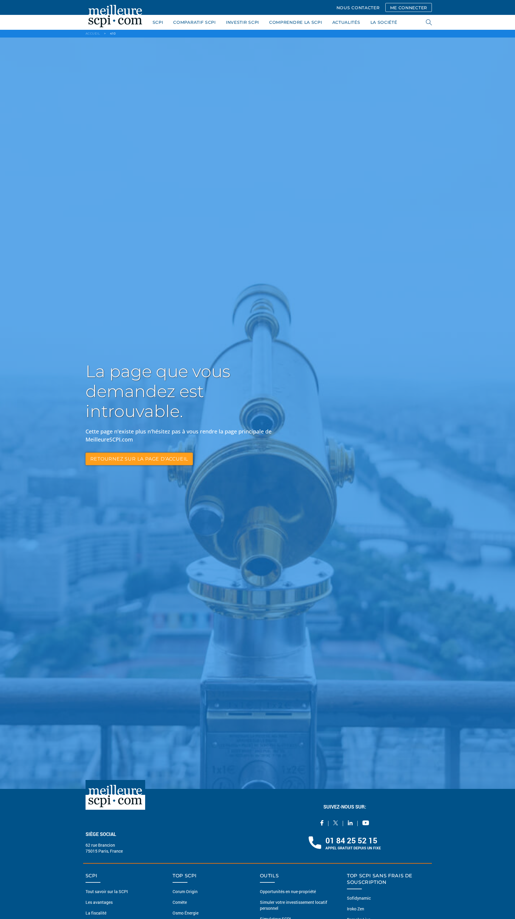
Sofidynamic (359, 898)
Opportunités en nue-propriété (288, 891)
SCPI (158, 22)
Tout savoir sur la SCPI (107, 891)
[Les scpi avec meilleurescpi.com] (115, 15)
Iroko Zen (355, 909)
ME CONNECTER (408, 7)
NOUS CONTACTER (358, 7)
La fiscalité (96, 913)
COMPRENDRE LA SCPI (295, 22)
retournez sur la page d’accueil (139, 458)
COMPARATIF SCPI (194, 22)
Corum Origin (185, 891)
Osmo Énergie (185, 913)
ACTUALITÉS (346, 22)
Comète (180, 902)
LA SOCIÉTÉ (383, 22)
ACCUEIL (93, 33)
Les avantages (99, 902)
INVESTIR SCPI (242, 22)
